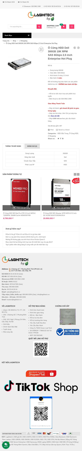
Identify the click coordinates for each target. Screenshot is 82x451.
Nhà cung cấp (8, 332)
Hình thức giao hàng (37, 312)
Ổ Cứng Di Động (72, 442)
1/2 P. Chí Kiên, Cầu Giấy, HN (21, 271)
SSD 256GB (25, 439)
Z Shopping (23, 41)
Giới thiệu (6, 324)
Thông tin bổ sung (13, 146)
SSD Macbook (71, 437)
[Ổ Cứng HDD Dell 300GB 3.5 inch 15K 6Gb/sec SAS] (78, 48)
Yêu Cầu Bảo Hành (36, 325)
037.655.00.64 (12, 276)
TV (40, 444)
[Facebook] (61, 138)
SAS (65, 161)
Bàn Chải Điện (33, 444)
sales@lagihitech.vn (13, 292)
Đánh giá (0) (32, 146)
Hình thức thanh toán (37, 310)
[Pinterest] (63, 138)
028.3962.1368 (19, 279)
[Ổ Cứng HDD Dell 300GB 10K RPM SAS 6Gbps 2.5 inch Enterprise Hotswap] (75, 48)
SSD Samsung (32, 442)
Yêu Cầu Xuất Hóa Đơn (38, 323)
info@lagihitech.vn (43, 294)
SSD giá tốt (17, 437)
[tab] (13, 146)
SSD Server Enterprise (17, 442)
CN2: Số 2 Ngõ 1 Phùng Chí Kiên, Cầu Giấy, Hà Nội (14, 320)
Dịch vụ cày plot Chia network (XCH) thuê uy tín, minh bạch (26, 237)
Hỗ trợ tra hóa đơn (36, 318)
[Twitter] (58, 138)
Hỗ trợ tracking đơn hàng (38, 320)
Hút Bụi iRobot (60, 439)
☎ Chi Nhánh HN (23, 2)
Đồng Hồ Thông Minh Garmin (17, 444)
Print (51, 130)
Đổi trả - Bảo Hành (36, 315)
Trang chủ (6, 41)
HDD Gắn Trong (62, 133)
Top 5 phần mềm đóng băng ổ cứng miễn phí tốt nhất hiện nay (27, 244)
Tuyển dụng (7, 329)
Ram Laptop (6, 439)
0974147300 (14, 284)
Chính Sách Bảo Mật (10, 327)
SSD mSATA (27, 437)
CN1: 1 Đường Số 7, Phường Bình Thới (14, 316)
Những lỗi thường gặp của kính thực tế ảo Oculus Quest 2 (25, 239)
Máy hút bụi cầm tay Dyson (52, 444)
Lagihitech (9, 437)
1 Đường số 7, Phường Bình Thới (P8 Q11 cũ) (26, 269)
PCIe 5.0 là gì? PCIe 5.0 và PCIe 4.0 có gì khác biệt (23, 234)
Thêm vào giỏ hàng (23, 208)
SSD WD (62, 442)
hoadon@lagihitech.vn (14, 299)
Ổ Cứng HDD (73, 133)
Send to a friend (63, 130)
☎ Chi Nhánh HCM (9, 2)
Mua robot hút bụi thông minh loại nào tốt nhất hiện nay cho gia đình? (29, 242)
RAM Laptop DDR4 (44, 442)
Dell (65, 157)
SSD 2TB (51, 439)
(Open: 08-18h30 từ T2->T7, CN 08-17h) (13, 311)
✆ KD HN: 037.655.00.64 (71, 6)
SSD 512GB (35, 439)
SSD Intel (55, 442)
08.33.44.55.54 (13, 274)
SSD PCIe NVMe (48, 437)
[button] (68, 342)
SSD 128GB (16, 439)
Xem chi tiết (55, 116)
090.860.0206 (13, 287)
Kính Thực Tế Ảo (68, 444)
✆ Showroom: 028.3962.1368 (31, 6)
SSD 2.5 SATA (37, 437)
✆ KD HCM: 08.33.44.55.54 (52, 6)
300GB (65, 153)
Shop (14, 41)
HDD (65, 164)
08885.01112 (12, 281)
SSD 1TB (43, 439)
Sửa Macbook (60, 437)
